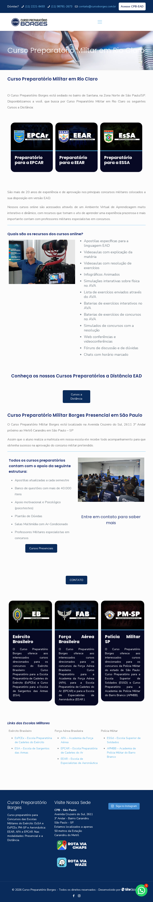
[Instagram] (79, 896)
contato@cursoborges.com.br (97, 6)
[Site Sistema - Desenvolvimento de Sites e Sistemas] (131, 890)
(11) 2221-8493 (35, 6)
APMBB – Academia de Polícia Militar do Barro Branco (121, 753)
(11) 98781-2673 (61, 6)
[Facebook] (74, 896)
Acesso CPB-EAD (132, 6)
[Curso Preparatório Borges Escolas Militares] (29, 22)
